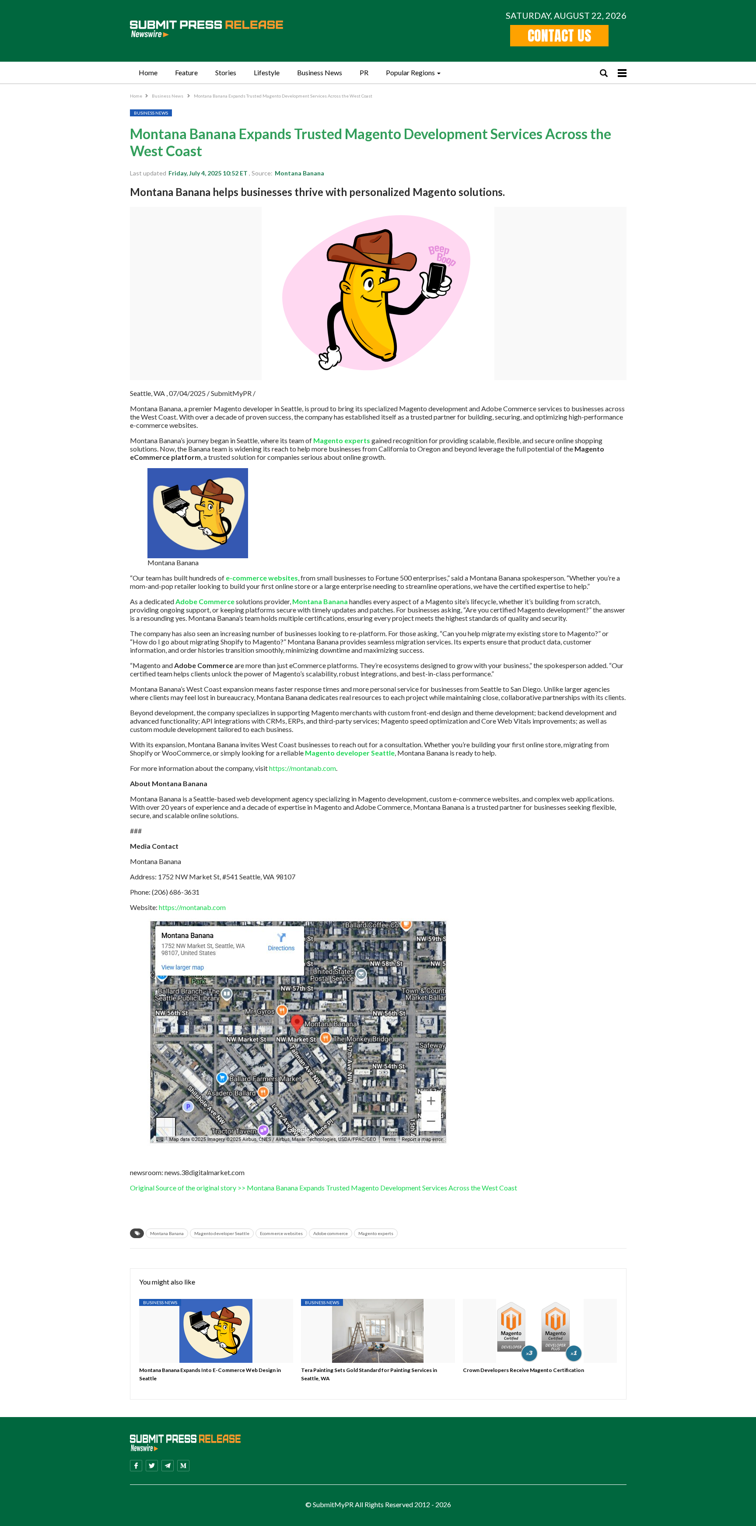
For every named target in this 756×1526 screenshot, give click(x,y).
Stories (225, 72)
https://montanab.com (302, 768)
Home (148, 72)
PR (364, 72)
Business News (319, 72)
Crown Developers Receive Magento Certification (523, 1370)
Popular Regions (410, 72)
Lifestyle (267, 72)
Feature (186, 72)
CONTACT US (559, 35)
